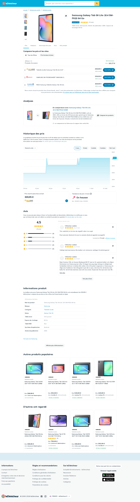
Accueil (25, 10)
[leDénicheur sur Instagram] (45, 496)
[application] (70, 171)
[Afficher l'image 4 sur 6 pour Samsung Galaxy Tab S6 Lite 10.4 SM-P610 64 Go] (25, 33)
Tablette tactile (47, 10)
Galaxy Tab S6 (48, 313)
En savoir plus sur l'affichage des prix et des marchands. (81, 92)
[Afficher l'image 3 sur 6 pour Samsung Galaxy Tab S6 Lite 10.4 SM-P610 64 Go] (25, 28)
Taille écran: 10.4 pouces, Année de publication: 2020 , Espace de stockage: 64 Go (92, 26)
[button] (26, 39)
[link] (70, 115)
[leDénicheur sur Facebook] (41, 496)
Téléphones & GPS (35, 10)
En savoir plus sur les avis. (74, 217)
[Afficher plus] (24, 70)
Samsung (47, 306)
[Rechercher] (96, 3)
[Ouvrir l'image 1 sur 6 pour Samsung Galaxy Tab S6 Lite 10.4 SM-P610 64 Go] (46, 28)
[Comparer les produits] (66, 16)
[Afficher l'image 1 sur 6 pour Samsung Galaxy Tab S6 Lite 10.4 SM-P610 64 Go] (25, 16)
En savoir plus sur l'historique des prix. (55, 141)
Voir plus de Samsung (30, 339)
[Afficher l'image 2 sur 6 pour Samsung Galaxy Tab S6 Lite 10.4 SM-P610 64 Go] (25, 22)
